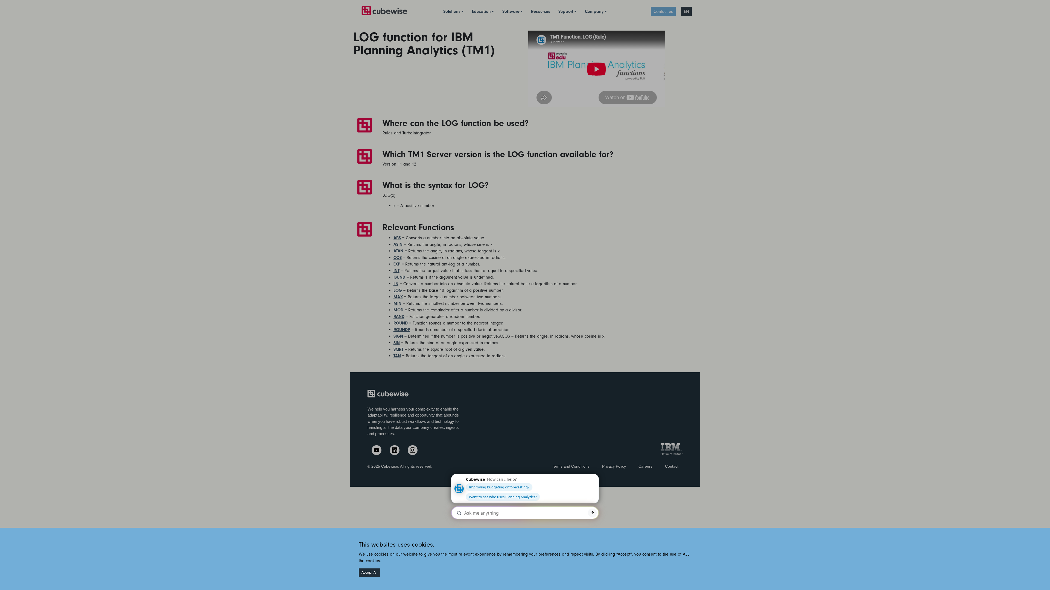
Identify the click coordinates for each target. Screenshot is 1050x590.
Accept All (369, 572)
